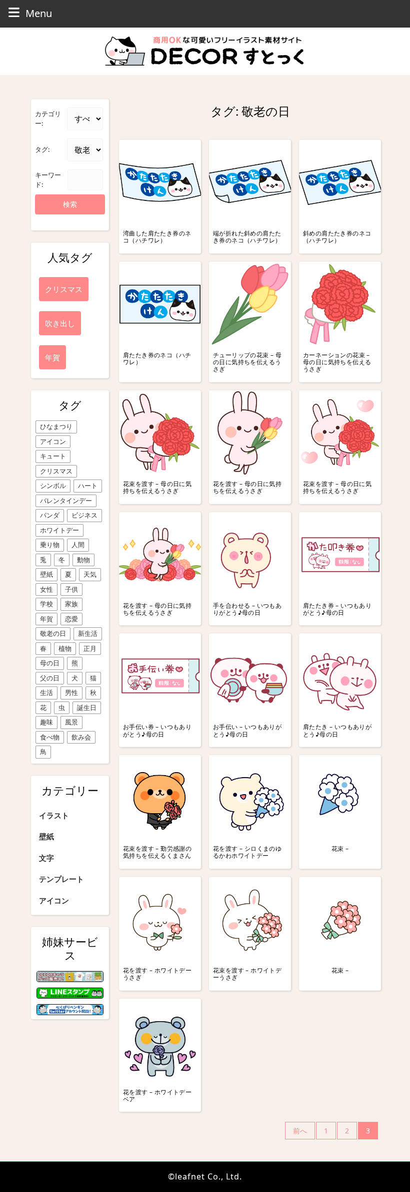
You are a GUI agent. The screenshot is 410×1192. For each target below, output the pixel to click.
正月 (90, 648)
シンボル (53, 485)
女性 (46, 589)
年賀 (46, 618)
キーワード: (48, 179)
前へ (300, 1130)
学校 (46, 603)
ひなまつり (56, 426)
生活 (46, 692)
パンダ (50, 515)
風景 (71, 722)
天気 (90, 574)
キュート (53, 455)
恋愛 (71, 618)
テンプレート (61, 879)
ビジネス (85, 515)
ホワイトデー (59, 530)
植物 (65, 648)
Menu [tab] (39, 13)
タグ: (42, 149)
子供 (71, 589)
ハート (88, 485)
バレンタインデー (66, 500)
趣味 (46, 722)
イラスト (54, 815)
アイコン (53, 441)
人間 (78, 544)
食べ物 (50, 737)
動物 (83, 559)
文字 (46, 858)
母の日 (50, 662)
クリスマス (56, 470)
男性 (71, 692)
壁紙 (46, 574)
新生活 (88, 633)
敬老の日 (53, 633)
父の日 (50, 677)
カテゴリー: (48, 118)
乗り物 (50, 544)
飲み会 (81, 737)
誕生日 (86, 707)
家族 (71, 603)
